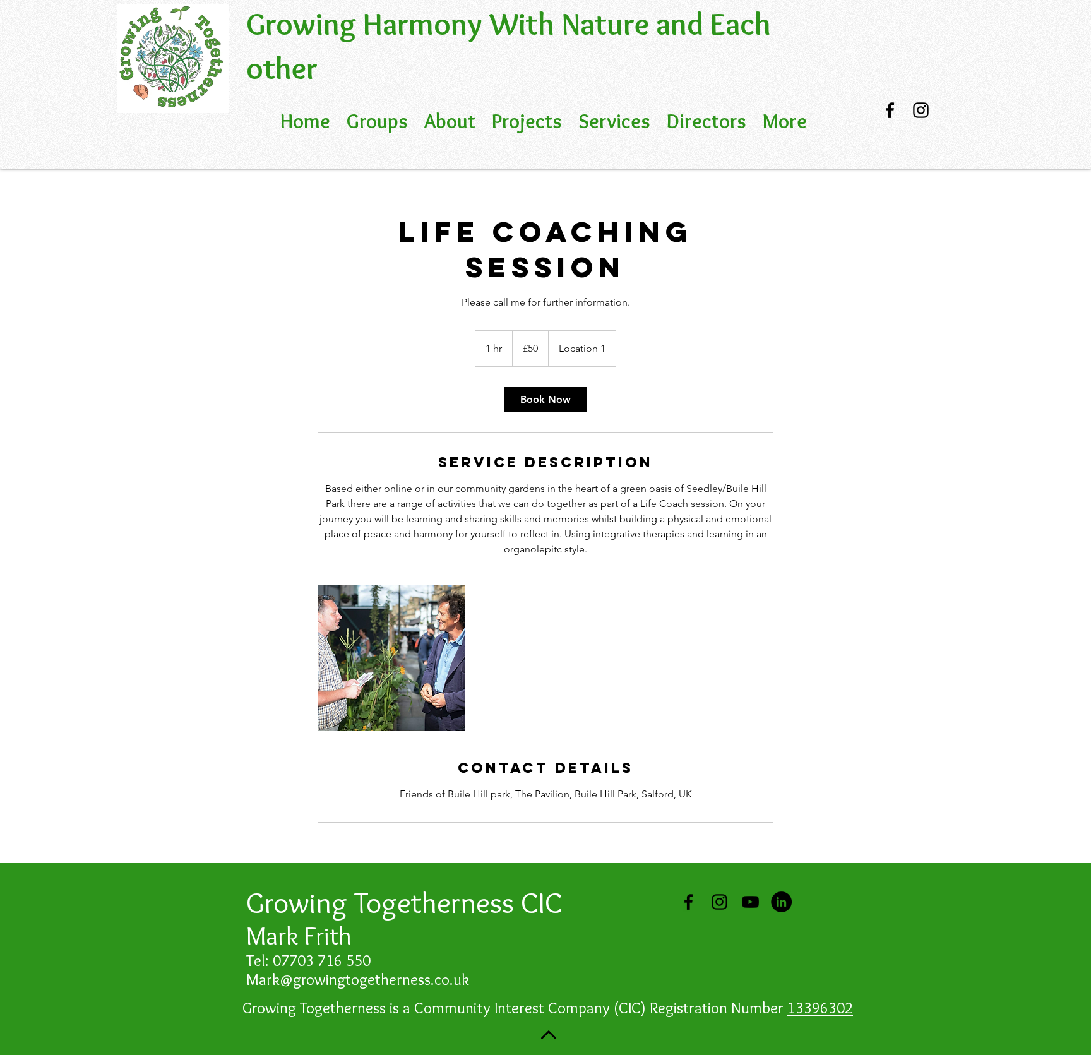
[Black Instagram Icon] (920, 110)
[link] (545, 399)
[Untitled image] (391, 658)
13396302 (820, 1007)
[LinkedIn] (781, 901)
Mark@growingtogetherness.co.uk (357, 979)
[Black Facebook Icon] (889, 110)
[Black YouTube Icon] (750, 901)
